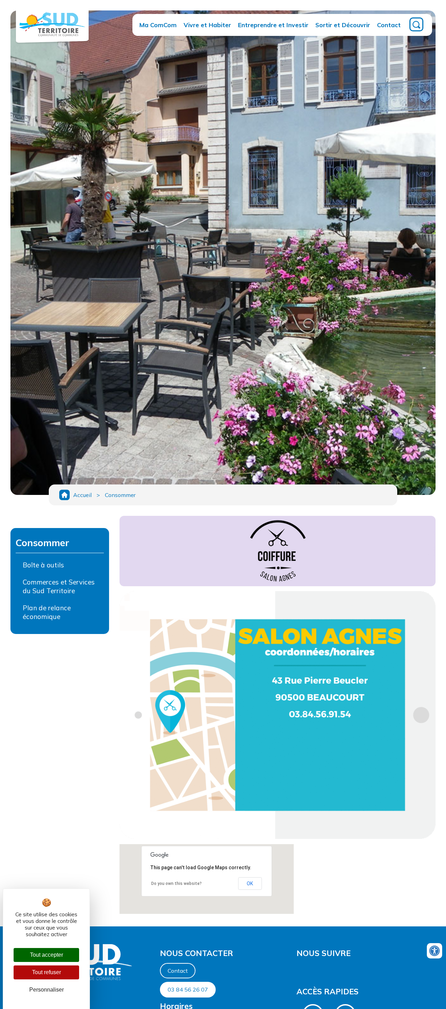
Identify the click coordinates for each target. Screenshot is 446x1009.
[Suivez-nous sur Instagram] (300, 970)
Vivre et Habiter (207, 25)
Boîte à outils (43, 565)
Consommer (120, 494)
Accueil (82, 494)
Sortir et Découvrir (342, 25)
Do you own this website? (176, 883)
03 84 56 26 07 (188, 989)
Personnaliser (46, 990)
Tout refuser (46, 972)
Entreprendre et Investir (273, 25)
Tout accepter (46, 955)
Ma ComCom (158, 25)
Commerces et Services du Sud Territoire (59, 586)
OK (250, 883)
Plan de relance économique (47, 612)
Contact (389, 25)
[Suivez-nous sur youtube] (298, 970)
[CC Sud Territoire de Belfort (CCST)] (52, 38)
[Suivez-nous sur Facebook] (297, 970)
